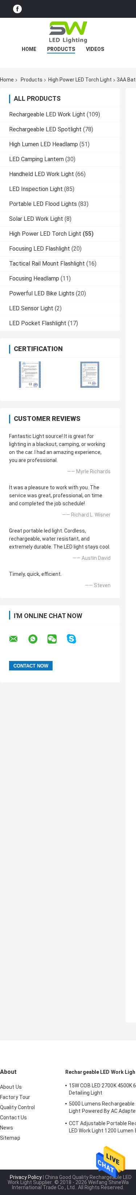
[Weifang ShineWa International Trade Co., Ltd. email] (18, 639)
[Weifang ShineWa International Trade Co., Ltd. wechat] (57, 639)
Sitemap (10, 1138)
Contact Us (13, 1117)
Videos (95, 49)
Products (61, 49)
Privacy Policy (26, 1177)
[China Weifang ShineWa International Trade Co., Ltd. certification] (30, 374)
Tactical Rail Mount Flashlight (47, 263)
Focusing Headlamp (34, 278)
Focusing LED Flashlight (39, 248)
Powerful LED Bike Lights (41, 293)
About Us (11, 1087)
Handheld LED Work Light (41, 174)
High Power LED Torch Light (80, 80)
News (6, 1128)
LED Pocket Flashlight (37, 323)
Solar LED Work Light (36, 218)
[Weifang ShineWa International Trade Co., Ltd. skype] (76, 639)
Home (29, 49)
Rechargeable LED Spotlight (45, 129)
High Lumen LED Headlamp (43, 144)
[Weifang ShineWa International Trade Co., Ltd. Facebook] (17, 8)
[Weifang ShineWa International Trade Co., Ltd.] (68, 32)
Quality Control (17, 1107)
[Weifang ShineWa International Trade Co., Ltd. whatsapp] (37, 639)
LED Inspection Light (36, 189)
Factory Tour (15, 1097)
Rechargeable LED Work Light (47, 114)
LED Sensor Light (31, 308)
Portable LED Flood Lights (43, 203)
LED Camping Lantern (36, 159)
